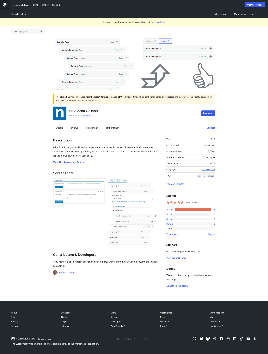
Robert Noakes (82, 115)
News (13, 317)
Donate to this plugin (177, 285)
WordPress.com (218, 313)
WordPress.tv (118, 326)
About (14, 313)
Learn (113, 313)
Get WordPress (255, 5)
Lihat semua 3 (208, 169)
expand (211, 176)
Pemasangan (91, 127)
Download (208, 113)
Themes (64, 317)
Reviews (74, 127)
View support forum (176, 258)
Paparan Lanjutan (175, 184)
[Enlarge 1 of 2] (100, 181)
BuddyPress (216, 326)
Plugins (64, 321)
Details (59, 127)
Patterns (65, 326)
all (204, 176)
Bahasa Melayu (44, 339)
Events (163, 317)
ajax (199, 176)
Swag (164, 326)
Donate (164, 321)
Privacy (14, 326)
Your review (172, 234)
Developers (116, 321)
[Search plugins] (41, 31)
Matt (213, 317)
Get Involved (166, 313)
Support (211, 127)
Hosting (14, 321)
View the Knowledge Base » (68, 162)
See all (211, 234)
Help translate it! (158, 22)
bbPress (215, 321)
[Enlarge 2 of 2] (154, 181)
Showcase (65, 313)
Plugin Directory (18, 14)
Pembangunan (112, 127)
